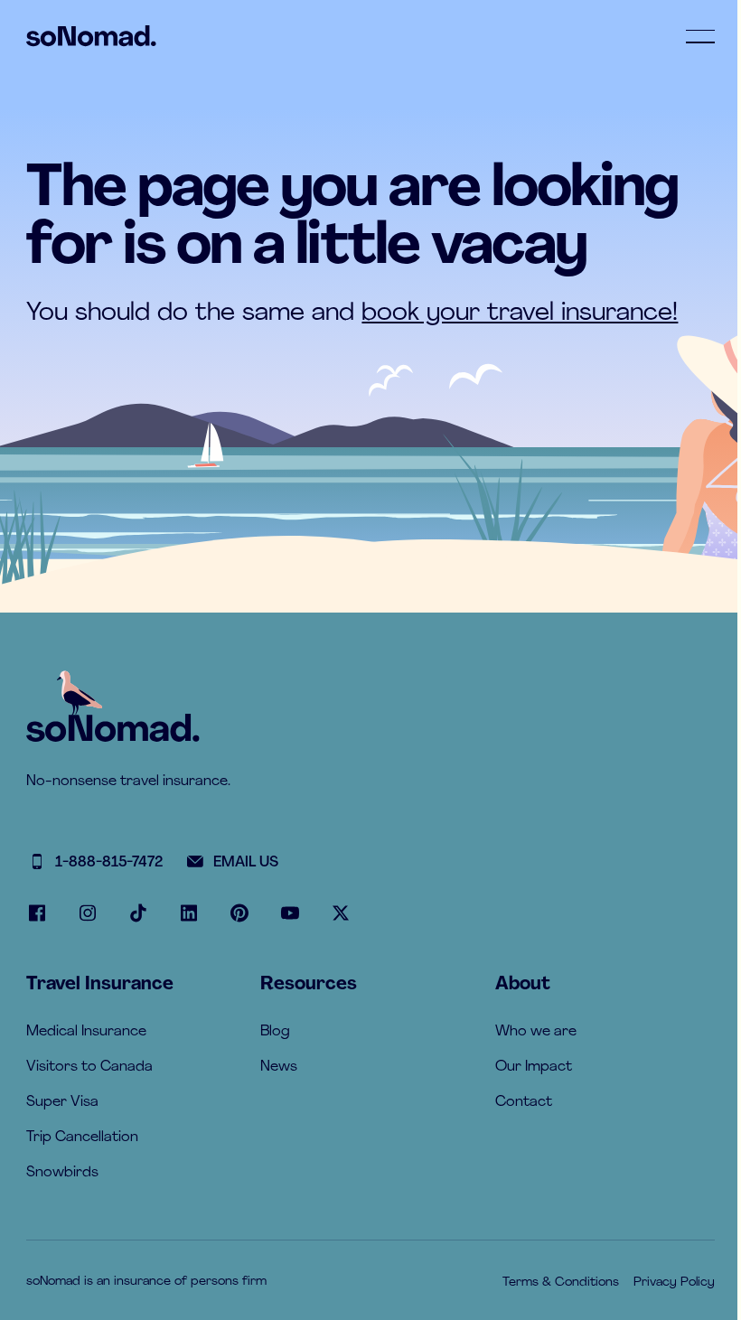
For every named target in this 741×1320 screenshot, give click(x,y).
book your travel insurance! (519, 313)
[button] (700, 36)
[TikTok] (138, 913)
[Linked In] (189, 913)
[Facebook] (37, 913)
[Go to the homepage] (113, 728)
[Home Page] (91, 36)
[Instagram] (87, 913)
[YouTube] (290, 913)
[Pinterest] (239, 913)
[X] (341, 913)
